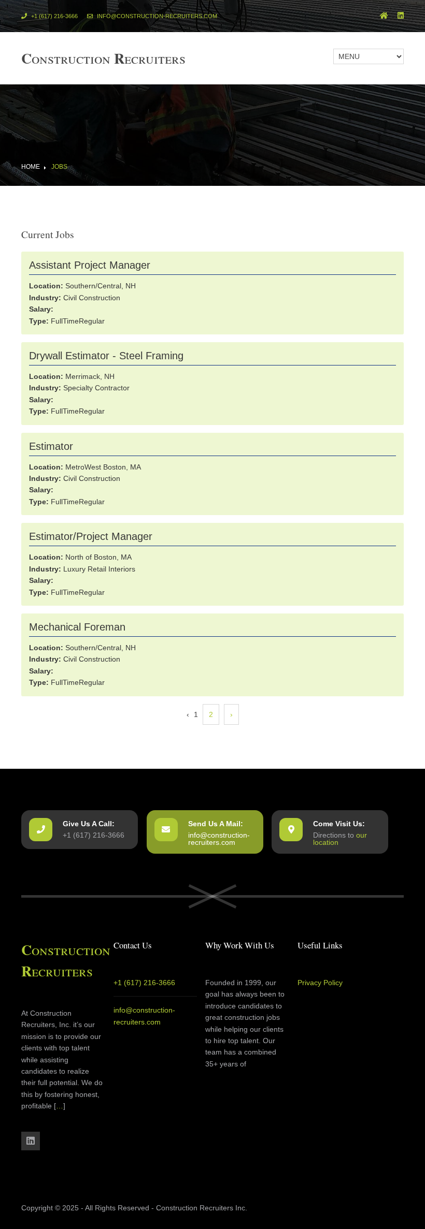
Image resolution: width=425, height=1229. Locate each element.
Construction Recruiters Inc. (201, 1208)
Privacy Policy (320, 982)
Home (30, 166)
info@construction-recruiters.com (156, 16)
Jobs (59, 166)
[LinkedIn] (401, 16)
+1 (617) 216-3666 (54, 16)
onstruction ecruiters (103, 58)
